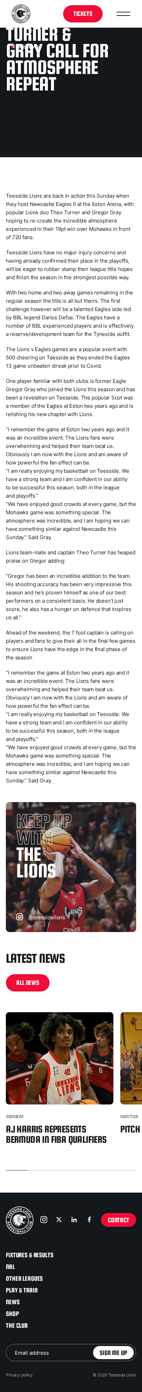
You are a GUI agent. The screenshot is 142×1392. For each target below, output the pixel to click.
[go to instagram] (44, 1220)
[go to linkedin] (75, 1220)
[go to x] (59, 1220)
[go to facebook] (90, 1220)
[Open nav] (123, 14)
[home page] (19, 1220)
